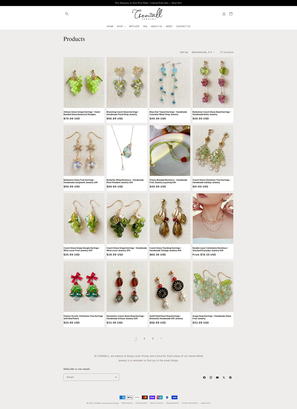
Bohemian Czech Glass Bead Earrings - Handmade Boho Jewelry (212, 113)
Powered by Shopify (110, 403)
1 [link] (136, 338)
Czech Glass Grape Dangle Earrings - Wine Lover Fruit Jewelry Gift (82, 249)
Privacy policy (141, 403)
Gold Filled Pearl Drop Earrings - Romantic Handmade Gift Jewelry (166, 317)
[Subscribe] (115, 377)
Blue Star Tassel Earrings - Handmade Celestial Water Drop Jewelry (168, 113)
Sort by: (184, 52)
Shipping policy (172, 403)
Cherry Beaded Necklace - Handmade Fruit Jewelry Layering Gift (168, 181)
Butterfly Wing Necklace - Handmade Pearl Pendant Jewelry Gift (125, 181)
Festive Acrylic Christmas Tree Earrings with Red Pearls (83, 317)
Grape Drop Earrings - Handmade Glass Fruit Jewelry (212, 317)
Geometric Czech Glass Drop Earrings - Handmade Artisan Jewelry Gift (126, 317)
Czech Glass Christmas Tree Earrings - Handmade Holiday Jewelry (212, 181)
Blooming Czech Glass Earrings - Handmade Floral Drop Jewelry (123, 113)
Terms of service (156, 403)
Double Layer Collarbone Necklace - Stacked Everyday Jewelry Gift (210, 249)
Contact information (190, 403)
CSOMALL (98, 403)
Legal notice (206, 403)
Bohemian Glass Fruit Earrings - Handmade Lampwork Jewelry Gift (81, 181)
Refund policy (127, 403)
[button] (66, 13)
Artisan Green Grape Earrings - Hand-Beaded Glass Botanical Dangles (82, 113)
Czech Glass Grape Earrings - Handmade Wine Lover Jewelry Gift (127, 249)
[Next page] (161, 338)
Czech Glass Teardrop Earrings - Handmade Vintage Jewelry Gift (165, 249)
